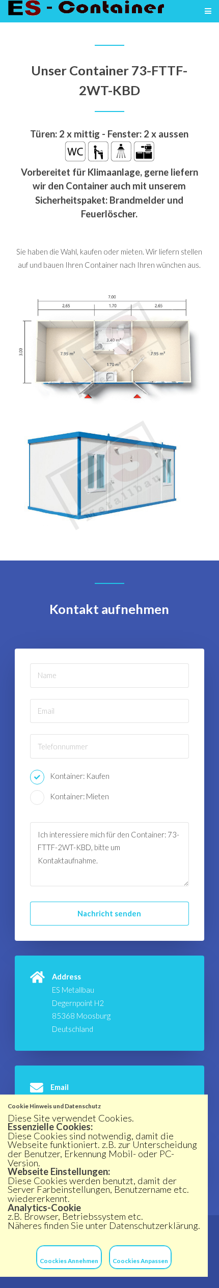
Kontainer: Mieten (79, 796)
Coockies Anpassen (140, 1260)
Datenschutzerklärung (153, 1225)
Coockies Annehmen (69, 1260)
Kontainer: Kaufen (80, 776)
